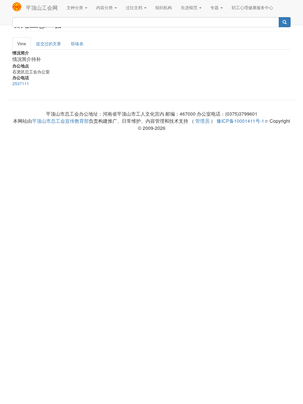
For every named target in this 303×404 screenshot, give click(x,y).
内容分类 (105, 7)
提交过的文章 (48, 43)
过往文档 (135, 7)
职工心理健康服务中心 (252, 7)
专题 (215, 7)
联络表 (77, 43)
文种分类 (75, 7)
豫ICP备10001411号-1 (240, 120)
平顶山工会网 (42, 7)
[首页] (19, 6)
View (21, 43)
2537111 (20, 83)
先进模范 (190, 7)
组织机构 (163, 7)
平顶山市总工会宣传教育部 (60, 120)
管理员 (202, 120)
